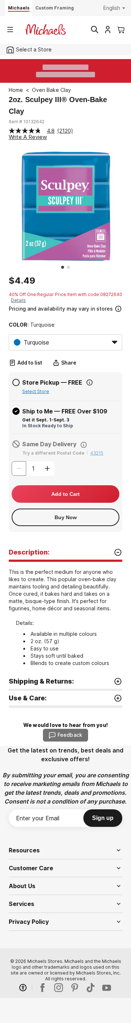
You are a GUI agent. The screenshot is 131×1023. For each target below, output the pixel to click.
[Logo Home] (45, 29)
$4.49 (22, 281)
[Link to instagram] (58, 987)
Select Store (35, 391)
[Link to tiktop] (90, 987)
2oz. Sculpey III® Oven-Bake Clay (58, 105)
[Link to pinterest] (74, 987)
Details (18, 300)
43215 (96, 453)
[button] (65, 307)
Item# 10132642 (26, 121)
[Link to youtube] (106, 987)
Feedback (69, 735)
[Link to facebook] (42, 987)
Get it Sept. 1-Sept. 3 (45, 420)
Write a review (28, 137)
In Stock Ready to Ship (47, 425)
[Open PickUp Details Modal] (89, 382)
